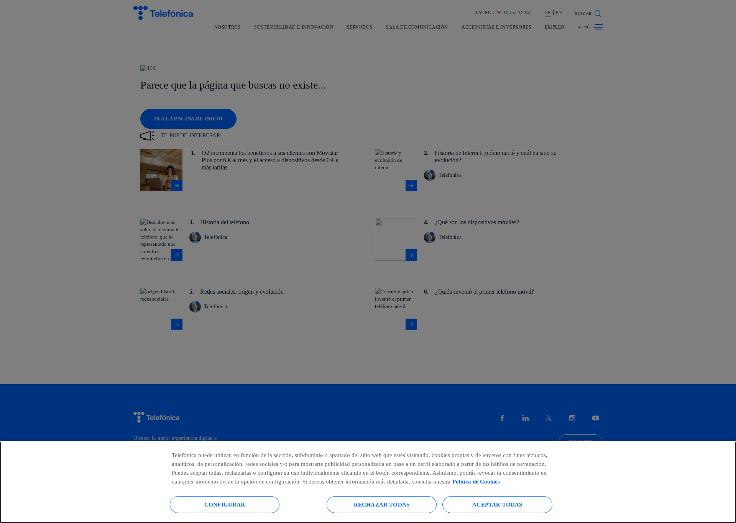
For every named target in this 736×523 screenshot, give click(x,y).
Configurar (224, 504)
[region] (368, 482)
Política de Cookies (476, 481)
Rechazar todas (381, 504)
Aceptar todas (497, 504)
